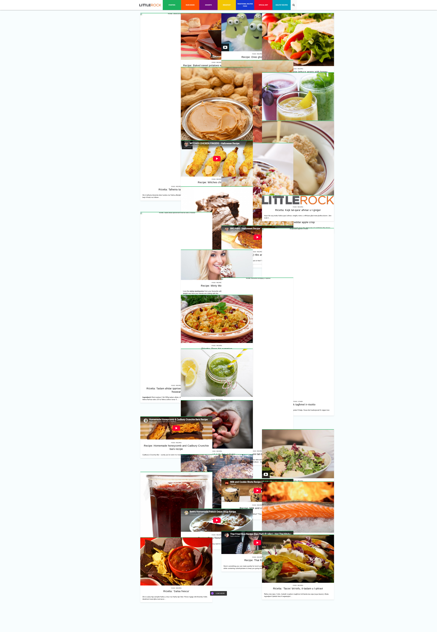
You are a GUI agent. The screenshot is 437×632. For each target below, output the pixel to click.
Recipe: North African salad (254, 574)
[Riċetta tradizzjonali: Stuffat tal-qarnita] (176, 261)
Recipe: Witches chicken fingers (176, 450)
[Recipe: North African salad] (254, 515)
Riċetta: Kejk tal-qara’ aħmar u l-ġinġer (176, 577)
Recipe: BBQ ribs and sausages (176, 623)
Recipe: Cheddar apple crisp (254, 443)
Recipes (178, 186)
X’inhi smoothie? (176, 391)
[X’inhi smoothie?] (176, 362)
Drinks (178, 388)
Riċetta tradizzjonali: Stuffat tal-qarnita (176, 320)
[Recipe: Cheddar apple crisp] (254, 390)
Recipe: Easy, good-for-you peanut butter (254, 325)
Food (173, 186)
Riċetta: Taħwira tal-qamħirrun (176, 189)
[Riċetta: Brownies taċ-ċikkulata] (176, 504)
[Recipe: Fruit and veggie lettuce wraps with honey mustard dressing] (254, 173)
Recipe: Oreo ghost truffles (254, 129)
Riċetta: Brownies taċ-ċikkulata (176, 545)
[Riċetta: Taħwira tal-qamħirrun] (176, 98)
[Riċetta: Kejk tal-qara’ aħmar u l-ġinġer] (176, 567)
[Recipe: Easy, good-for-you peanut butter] (254, 272)
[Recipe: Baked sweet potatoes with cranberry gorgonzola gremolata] (254, 36)
